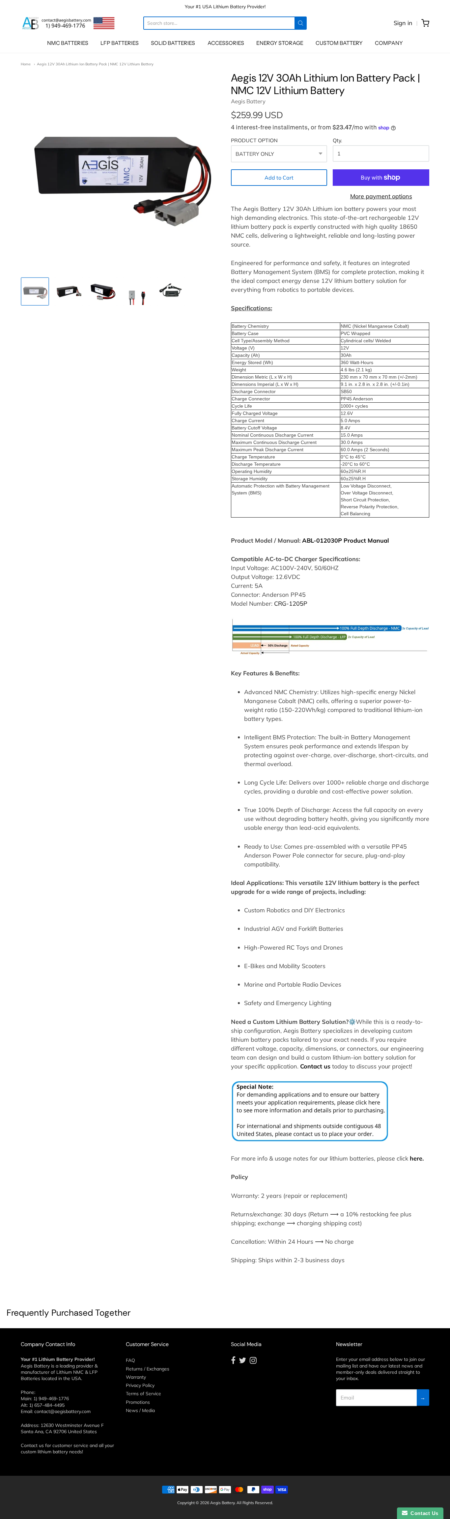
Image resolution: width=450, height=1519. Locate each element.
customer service (70, 1445)
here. (417, 1158)
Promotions (138, 1402)
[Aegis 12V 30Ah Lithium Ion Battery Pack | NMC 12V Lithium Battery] (35, 291)
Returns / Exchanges (147, 1369)
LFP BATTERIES (119, 43)
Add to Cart (279, 177)
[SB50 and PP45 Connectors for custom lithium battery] (137, 291)
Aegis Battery (248, 101)
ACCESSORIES (226, 43)
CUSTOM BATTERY (339, 43)
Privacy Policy (140, 1385)
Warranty (136, 1377)
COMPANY (389, 43)
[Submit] (301, 23)
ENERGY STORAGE (279, 43)
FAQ (130, 1360)
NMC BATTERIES (67, 43)
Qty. (337, 141)
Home (26, 64)
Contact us (315, 1066)
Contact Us (423, 1513)
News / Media (140, 1410)
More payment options (381, 196)
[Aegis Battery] (68, 23)
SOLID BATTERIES (173, 43)
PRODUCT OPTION (254, 141)
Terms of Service (143, 1394)
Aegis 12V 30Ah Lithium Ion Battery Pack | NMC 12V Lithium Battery (95, 64)
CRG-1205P (290, 603)
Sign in (403, 23)
